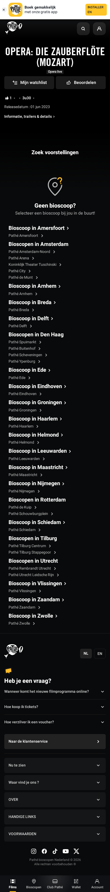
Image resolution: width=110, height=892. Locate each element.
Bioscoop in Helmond (34, 435)
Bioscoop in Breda (30, 302)
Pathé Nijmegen (22, 491)
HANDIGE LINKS (22, 817)
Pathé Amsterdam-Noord (30, 252)
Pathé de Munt (21, 277)
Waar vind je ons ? (24, 782)
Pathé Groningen (23, 410)
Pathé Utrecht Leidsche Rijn (32, 575)
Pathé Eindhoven (23, 394)
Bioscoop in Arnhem (32, 286)
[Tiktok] (55, 851)
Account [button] (97, 887)
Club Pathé (55, 887)
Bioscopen (33, 887)
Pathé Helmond (22, 442)
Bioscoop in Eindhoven (35, 386)
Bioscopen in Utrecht (33, 561)
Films (13, 887)
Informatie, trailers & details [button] (28, 116)
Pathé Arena (19, 258)
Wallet (76, 887)
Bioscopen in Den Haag (36, 334)
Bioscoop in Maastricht (36, 467)
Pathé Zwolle (20, 623)
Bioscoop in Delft (29, 318)
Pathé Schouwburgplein (29, 514)
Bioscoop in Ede (27, 370)
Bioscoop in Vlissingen (35, 583)
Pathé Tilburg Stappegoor (30, 552)
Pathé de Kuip (20, 507)
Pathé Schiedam (22, 530)
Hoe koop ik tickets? (21, 707)
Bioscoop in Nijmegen (34, 483)
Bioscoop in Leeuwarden (38, 451)
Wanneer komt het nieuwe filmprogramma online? (46, 691)
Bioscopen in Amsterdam (38, 244)
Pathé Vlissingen (23, 591)
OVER (13, 799)
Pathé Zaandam (22, 607)
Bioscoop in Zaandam (34, 599)
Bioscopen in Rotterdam (37, 500)
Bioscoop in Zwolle (31, 616)
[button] (83, 28)
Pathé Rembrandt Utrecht (30, 568)
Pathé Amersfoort (24, 235)
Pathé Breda (19, 310)
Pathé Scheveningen (26, 355)
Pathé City (17, 271)
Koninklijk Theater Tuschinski (33, 264)
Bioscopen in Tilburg (33, 538)
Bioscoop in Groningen (35, 402)
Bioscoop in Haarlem (33, 419)
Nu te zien (17, 765)
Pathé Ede (17, 378)
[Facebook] (44, 851)
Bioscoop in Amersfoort (37, 228)
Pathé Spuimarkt (23, 342)
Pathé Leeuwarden (25, 459)
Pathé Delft (18, 326)
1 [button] (11, 98)
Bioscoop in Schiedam (35, 522)
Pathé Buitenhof (22, 348)
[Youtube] (65, 851)
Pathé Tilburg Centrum (28, 546)
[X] (76, 851)
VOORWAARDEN (22, 834)
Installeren (96, 9)
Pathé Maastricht (23, 475)
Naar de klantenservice (28, 741)
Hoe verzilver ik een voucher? (29, 722)
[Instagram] (33, 851)
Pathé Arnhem (21, 294)
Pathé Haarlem (21, 426)
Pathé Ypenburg (22, 361)
